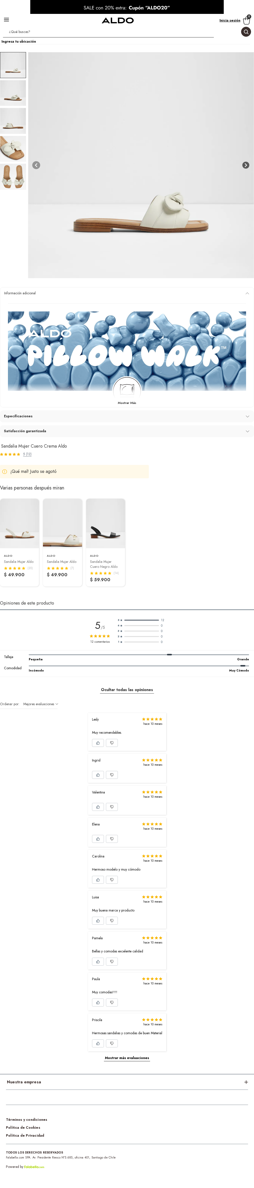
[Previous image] (36, 165)
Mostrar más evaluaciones (127, 1057)
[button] (127, 33)
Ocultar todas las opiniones (127, 690)
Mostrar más (127, 402)
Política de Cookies (23, 1127)
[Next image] (246, 165)
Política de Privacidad (25, 1135)
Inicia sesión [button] (230, 20)
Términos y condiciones (26, 1119)
